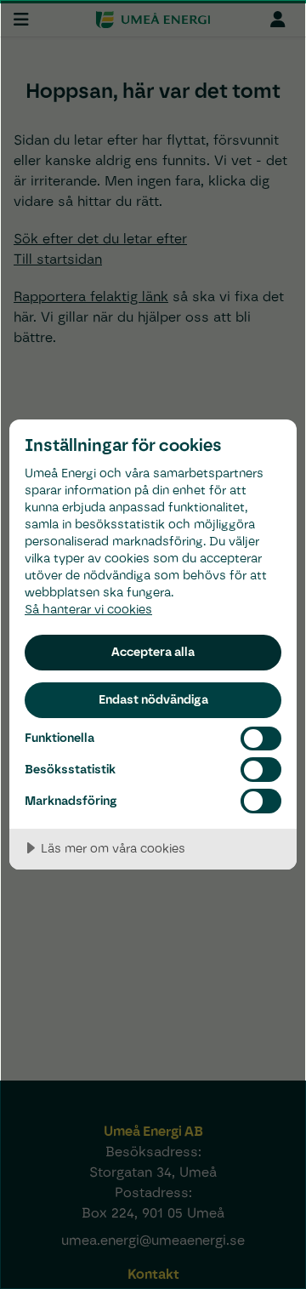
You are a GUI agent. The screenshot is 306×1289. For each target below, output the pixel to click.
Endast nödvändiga (153, 699)
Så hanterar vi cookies (88, 609)
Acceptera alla (153, 651)
